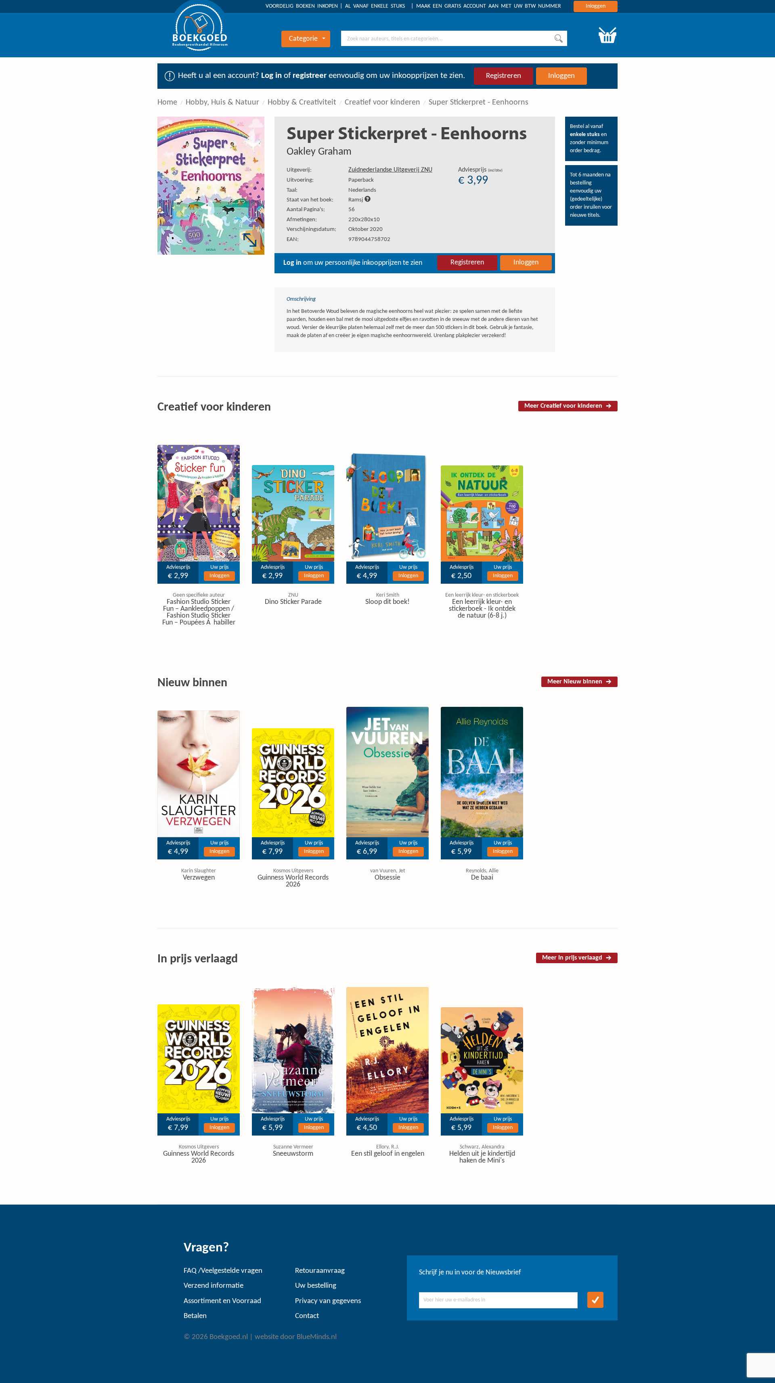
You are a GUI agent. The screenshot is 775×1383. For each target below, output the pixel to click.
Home (167, 102)
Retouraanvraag (320, 1271)
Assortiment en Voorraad (222, 1301)
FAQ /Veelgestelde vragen (223, 1271)
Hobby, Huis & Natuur (222, 102)
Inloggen (595, 6)
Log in (271, 75)
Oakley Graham (319, 152)
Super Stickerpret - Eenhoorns (478, 102)
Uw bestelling (315, 1286)
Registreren (503, 76)
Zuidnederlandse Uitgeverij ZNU (390, 170)
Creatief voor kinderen (382, 102)
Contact (307, 1316)
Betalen (195, 1316)
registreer (310, 75)
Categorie (303, 39)
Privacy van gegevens (328, 1301)
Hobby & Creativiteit (302, 102)
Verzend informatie (213, 1286)
